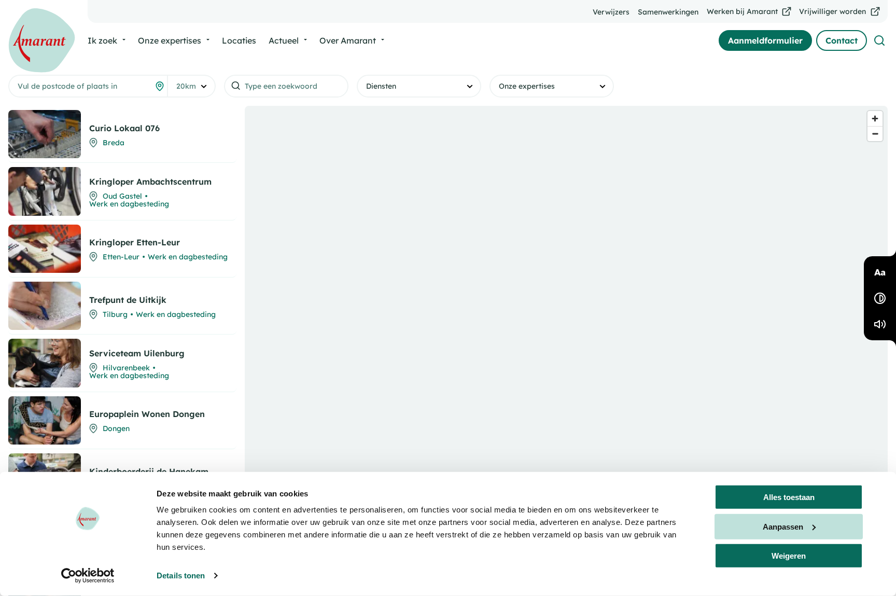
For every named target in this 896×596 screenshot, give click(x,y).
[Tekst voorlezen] (880, 324)
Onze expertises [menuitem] (169, 40)
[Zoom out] (875, 133)
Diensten (381, 86)
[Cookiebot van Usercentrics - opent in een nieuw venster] (88, 576)
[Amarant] (41, 40)
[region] (566, 347)
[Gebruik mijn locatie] (160, 86)
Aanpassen (783, 526)
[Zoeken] (879, 40)
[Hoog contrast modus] (880, 298)
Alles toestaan (789, 497)
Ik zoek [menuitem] (102, 40)
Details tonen (181, 575)
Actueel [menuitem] (284, 40)
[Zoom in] (875, 118)
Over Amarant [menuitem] (347, 40)
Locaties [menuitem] (239, 40)
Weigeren (789, 555)
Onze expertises (527, 86)
